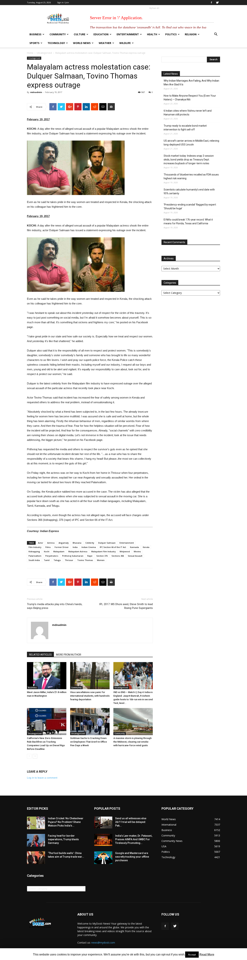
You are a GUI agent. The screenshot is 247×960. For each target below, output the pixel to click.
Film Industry (35, 547)
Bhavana (77, 542)
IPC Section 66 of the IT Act (113, 547)
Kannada (134, 547)
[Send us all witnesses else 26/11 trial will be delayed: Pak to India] (103, 822)
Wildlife (125, 43)
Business (35, 34)
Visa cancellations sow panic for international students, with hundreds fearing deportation (90, 696)
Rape (89, 555)
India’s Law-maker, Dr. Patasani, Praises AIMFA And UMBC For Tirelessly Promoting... (133, 839)
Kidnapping (34, 551)
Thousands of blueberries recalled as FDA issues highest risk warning (191, 176)
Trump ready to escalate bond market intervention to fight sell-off (185, 127)
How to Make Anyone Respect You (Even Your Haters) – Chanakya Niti (190, 97)
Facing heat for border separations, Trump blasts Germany (63, 839)
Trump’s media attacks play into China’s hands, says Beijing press (54, 606)
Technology (56, 43)
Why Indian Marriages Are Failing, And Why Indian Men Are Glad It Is (191, 82)
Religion (191, 34)
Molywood (125, 551)
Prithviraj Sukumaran (72, 555)
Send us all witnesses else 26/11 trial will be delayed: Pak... (130, 822)
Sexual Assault (135, 555)
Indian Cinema (89, 547)
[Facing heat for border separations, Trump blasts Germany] (36, 840)
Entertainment (128, 34)
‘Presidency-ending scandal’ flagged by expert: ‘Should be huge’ (190, 206)
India (75, 547)
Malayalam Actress (77, 551)
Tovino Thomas (85, 560)
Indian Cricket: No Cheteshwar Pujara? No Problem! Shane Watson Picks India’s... (65, 822)
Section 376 (102, 555)
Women (101, 560)
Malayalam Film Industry (103, 551)
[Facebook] (211, 2)
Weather (105, 43)
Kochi (46, 551)
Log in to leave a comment (42, 777)
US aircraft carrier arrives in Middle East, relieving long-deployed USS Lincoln (191, 142)
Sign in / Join (63, 2)
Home (30, 52)
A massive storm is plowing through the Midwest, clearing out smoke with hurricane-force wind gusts (132, 742)
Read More (206, 954)
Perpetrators (51, 555)
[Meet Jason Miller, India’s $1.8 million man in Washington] (46, 675)
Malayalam (58, 551)
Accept (192, 954)
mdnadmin (36, 92)
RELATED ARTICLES (40, 654)
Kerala (146, 547)
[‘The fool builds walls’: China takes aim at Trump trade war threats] (36, 857)
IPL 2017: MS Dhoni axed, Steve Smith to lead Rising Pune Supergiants (126, 606)
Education (100, 34)
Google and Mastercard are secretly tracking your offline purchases (132, 857)
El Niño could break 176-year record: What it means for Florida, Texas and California (188, 221)
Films (48, 547)
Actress (51, 542)
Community (58, 34)
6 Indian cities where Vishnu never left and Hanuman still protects (188, 112)
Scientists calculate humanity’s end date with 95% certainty (189, 191)
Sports (34, 43)
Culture (79, 34)
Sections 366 (118, 555)
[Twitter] (217, 2)
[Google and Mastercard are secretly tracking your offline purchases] (103, 857)
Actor (40, 542)
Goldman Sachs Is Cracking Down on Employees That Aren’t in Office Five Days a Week (88, 742)
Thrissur (69, 560)
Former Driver (62, 547)
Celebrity (89, 542)
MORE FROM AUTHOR (68, 654)
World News (82, 43)
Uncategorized (44, 52)
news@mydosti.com (103, 942)
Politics (171, 34)
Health (152, 34)
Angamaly (64, 542)
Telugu (57, 560)
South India (34, 560)
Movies (137, 551)
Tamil (47, 560)
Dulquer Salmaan (107, 542)
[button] (215, 34)
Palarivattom (35, 555)
